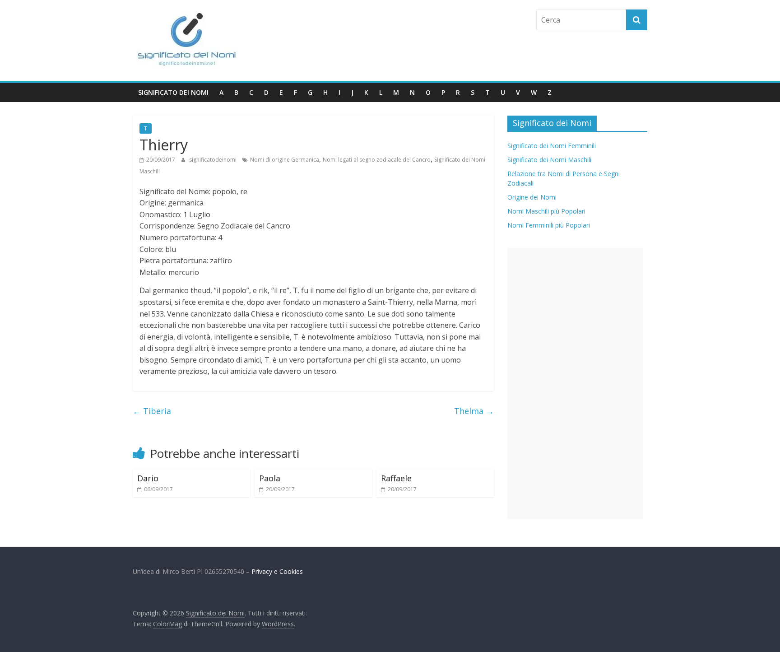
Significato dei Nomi (173, 92)
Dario (147, 478)
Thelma (474, 410)
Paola (269, 478)
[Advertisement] (575, 383)
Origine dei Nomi (532, 197)
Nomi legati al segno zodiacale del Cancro (377, 159)
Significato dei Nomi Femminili (551, 145)
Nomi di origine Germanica (284, 159)
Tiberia (152, 410)
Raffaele (396, 478)
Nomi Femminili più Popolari (548, 225)
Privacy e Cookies (277, 571)
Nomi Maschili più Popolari (546, 211)
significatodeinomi (213, 159)
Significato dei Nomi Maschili (549, 159)
